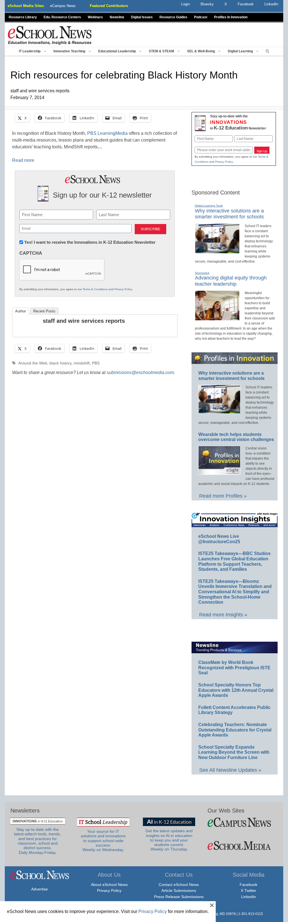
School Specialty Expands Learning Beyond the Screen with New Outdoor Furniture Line (233, 752)
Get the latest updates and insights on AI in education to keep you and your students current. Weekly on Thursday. (169, 840)
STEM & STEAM (161, 51)
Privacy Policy (123, 289)
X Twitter (248, 890)
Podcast (200, 17)
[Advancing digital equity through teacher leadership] (217, 318)
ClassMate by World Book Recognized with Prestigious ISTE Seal (234, 667)
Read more (23, 160)
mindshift (82, 363)
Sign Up (261, 151)
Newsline (117, 17)
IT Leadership (29, 51)
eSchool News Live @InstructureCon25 (219, 539)
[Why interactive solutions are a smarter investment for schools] (217, 251)
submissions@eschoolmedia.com (140, 372)
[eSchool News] (50, 35)
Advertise (39, 889)
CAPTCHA (30, 253)
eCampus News (63, 6)
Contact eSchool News (179, 884)
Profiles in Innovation (231, 17)
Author (20, 311)
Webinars (95, 17)
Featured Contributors (109, 6)
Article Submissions (178, 890)
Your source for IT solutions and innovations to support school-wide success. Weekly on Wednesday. (103, 840)
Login (185, 4)
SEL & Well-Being (201, 51)
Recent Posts (44, 311)
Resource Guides (173, 17)
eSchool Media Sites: (26, 6)
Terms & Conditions (95, 289)
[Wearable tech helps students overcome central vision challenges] (219, 472)
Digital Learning (240, 51)
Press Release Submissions (179, 896)
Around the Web (32, 363)
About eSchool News (109, 884)
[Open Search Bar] (267, 51)
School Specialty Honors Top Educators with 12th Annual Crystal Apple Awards (235, 690)
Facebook (248, 884)
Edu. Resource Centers (62, 17)
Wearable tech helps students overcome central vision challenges (236, 437)
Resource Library (23, 17)
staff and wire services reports (84, 321)
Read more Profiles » (223, 496)
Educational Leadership (117, 51)
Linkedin (248, 896)
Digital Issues (142, 17)
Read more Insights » (223, 614)
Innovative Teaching (69, 51)
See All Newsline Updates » (230, 770)
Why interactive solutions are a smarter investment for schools (229, 214)
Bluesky (207, 4)
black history (60, 363)
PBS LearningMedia (107, 133)
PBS (96, 363)
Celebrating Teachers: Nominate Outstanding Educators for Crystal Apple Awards (234, 729)
